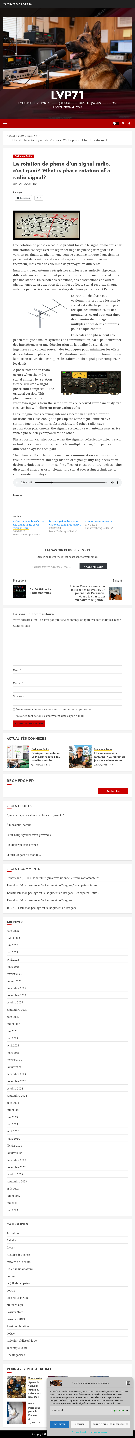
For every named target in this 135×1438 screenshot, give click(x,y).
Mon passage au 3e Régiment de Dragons (46, 900)
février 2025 (14, 1060)
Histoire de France (18, 1255)
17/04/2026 (101, 765)
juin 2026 (12, 945)
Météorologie (15, 1305)
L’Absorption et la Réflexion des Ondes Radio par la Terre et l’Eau (29, 524)
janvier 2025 (14, 1067)
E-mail (18, 683)
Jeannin (11, 1276)
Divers (11, 1247)
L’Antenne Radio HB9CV (98, 521)
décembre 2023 (16, 1160)
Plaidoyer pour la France (22, 845)
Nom (17, 670)
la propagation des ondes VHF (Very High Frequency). (65, 523)
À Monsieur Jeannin (19, 825)
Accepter (59, 1424)
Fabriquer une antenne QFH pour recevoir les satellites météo (45, 756)
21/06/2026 (34, 1422)
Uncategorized (16, 1355)
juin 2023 (12, 1203)
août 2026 (13, 931)
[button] (128, 1383)
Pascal (18, 184)
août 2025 (13, 1017)
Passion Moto (15, 1312)
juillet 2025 (14, 1024)
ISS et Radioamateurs (20, 1269)
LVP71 (67, 95)
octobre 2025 (15, 1002)
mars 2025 (13, 1053)
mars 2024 (13, 1138)
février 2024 (14, 1145)
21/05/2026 (39, 765)
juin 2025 (12, 1031)
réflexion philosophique (22, 1340)
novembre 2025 (16, 995)
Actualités (13, 1233)
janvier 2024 (14, 1153)
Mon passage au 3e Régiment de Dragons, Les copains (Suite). (58, 885)
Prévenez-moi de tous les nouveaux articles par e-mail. (49, 716)
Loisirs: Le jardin (17, 1298)
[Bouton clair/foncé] (116, 123)
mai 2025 (12, 1038)
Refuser (80, 1424)
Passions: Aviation (18, 1326)
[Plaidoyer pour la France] (16, 1413)
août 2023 (13, 1189)
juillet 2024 (14, 1110)
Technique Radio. (23, 156)
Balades (11, 1240)
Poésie (11, 1333)
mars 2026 (13, 966)
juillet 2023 (14, 1196)
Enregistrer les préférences (110, 1424)
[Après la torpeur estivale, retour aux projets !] (16, 1387)
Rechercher (20, 781)
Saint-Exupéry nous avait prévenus (29, 835)
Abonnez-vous (93, 567)
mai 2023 (12, 1210)
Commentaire (22, 626)
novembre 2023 (16, 1167)
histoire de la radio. (19, 1262)
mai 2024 (12, 1124)
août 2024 (13, 1103)
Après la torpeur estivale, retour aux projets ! (35, 815)
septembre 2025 (17, 1009)
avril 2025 (13, 1045)
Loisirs (11, 1290)
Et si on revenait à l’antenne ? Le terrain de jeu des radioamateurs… (109, 756)
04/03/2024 (31, 184)
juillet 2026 (14, 938)
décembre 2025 (16, 988)
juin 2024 (12, 1117)
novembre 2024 (16, 1081)
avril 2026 (13, 959)
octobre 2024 (15, 1088)
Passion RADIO (16, 1319)
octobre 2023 (15, 1174)
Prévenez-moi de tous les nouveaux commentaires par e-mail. (54, 709)
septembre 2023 (17, 1181)
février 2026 (14, 974)
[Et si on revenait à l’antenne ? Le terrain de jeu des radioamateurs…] (80, 756)
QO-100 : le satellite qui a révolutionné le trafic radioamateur (60, 878)
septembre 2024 (17, 1095)
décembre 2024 (16, 1074)
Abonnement (129, 123)
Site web (18, 696)
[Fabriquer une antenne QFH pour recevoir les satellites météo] (18, 756)
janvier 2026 (14, 981)
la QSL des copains (18, 1283)
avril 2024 (13, 1131)
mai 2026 (12, 952)
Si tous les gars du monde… (24, 855)
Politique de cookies (80, 1431)
